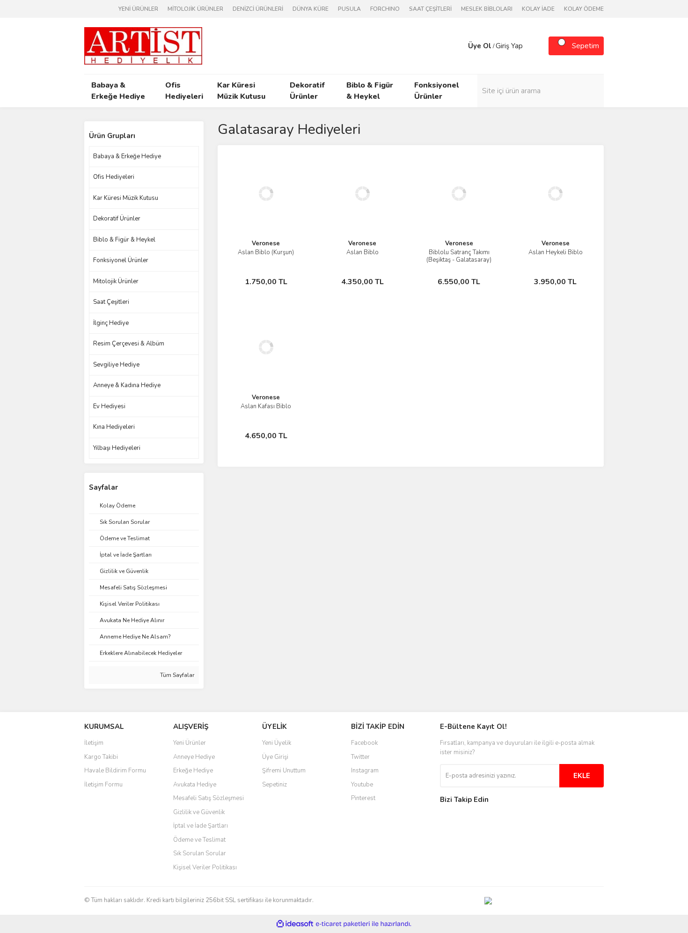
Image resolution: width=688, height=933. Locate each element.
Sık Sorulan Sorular (199, 853)
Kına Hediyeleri (114, 427)
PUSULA (349, 9)
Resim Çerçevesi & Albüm (128, 343)
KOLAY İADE (538, 9)
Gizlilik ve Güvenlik (199, 812)
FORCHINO (385, 9)
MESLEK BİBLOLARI (486, 9)
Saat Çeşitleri (111, 302)
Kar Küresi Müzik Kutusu (125, 198)
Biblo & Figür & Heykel (124, 239)
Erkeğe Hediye (193, 770)
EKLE (581, 775)
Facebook (364, 743)
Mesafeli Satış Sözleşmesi (208, 798)
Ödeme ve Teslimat (199, 840)
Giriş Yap (509, 46)
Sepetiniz (274, 784)
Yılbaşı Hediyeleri (116, 448)
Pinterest (363, 798)
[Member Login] (458, 46)
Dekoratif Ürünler (116, 218)
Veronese (266, 243)
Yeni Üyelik (276, 743)
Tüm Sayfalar (176, 675)
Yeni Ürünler (189, 743)
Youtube (362, 784)
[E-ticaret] (342, 923)
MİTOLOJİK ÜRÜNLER (195, 9)
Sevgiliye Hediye (116, 364)
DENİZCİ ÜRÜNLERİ (258, 9)
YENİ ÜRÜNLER (138, 9)
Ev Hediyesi (109, 406)
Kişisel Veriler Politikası (205, 867)
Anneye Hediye (194, 757)
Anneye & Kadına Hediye (127, 385)
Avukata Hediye (194, 784)
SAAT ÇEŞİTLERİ (430, 9)
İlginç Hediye (111, 323)
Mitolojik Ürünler (116, 281)
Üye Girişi (275, 757)
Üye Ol (479, 46)
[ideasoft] (295, 923)
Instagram (365, 770)
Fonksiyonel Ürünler (120, 260)
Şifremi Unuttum (284, 770)
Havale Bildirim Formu (115, 770)
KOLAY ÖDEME (584, 9)
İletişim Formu (103, 784)
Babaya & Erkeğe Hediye (127, 156)
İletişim (93, 743)
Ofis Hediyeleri (113, 177)
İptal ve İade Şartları (200, 826)
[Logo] (143, 45)
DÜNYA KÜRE (311, 9)
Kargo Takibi (101, 757)
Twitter (360, 757)
